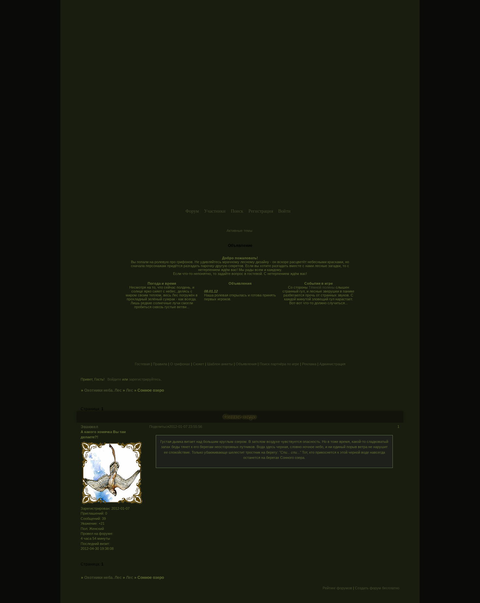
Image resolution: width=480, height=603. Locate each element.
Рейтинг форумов (337, 588)
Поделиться (159, 427)
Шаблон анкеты (220, 364)
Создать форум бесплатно (377, 588)
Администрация (332, 364)
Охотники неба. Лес (103, 390)
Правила (160, 364)
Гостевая (142, 364)
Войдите (114, 379)
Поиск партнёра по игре (279, 364)
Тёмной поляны (322, 287)
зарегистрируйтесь (145, 379)
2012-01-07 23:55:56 (185, 427)
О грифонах (180, 364)
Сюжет (198, 364)
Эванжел (89, 427)
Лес (129, 390)
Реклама (309, 364)
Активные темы (239, 231)
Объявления (246, 364)
